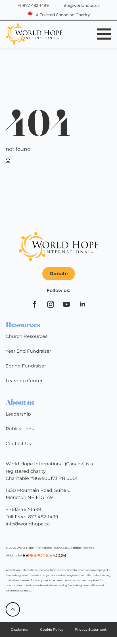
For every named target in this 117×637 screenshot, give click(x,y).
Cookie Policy (51, 629)
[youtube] (66, 304)
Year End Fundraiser (28, 351)
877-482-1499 (43, 516)
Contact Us (18, 443)
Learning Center (24, 380)
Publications (20, 428)
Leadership (18, 414)
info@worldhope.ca (80, 5)
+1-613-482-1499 (23, 509)
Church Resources (26, 336)
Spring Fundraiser (26, 366)
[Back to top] (13, 609)
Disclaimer (20, 629)
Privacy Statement (90, 629)
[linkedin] (82, 304)
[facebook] (34, 304)
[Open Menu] (104, 34)
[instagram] (50, 304)
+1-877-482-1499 (33, 5)
